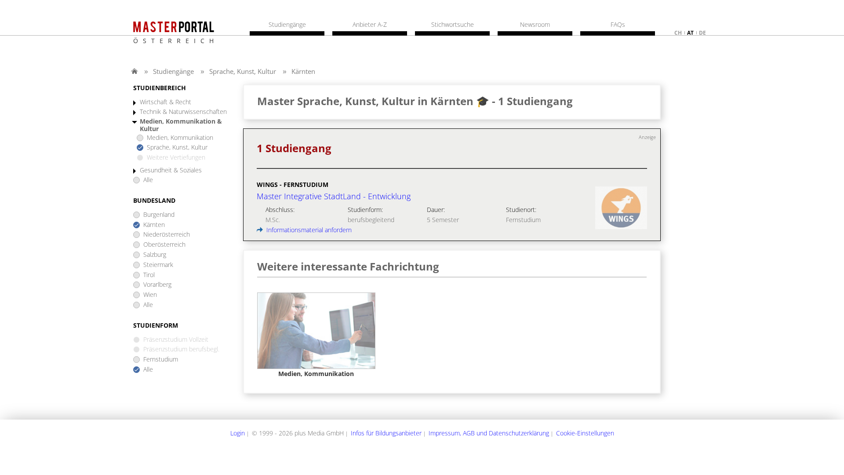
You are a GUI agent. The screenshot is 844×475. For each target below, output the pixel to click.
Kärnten (303, 71)
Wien (150, 295)
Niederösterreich (166, 234)
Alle (148, 180)
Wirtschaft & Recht (165, 102)
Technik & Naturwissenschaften (183, 112)
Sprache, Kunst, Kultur (242, 71)
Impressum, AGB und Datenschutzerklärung (489, 433)
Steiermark (158, 265)
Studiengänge (173, 71)
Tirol (149, 275)
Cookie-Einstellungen (585, 433)
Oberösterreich (164, 244)
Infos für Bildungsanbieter (386, 433)
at (690, 33)
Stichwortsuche (452, 25)
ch (678, 33)
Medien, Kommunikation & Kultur (181, 125)
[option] (316, 334)
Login (237, 433)
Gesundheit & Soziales (171, 170)
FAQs (618, 25)
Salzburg (154, 255)
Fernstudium (160, 359)
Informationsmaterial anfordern (308, 230)
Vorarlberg (157, 285)
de (702, 33)
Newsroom (535, 25)
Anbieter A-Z (370, 25)
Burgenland (159, 215)
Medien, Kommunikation (180, 138)
